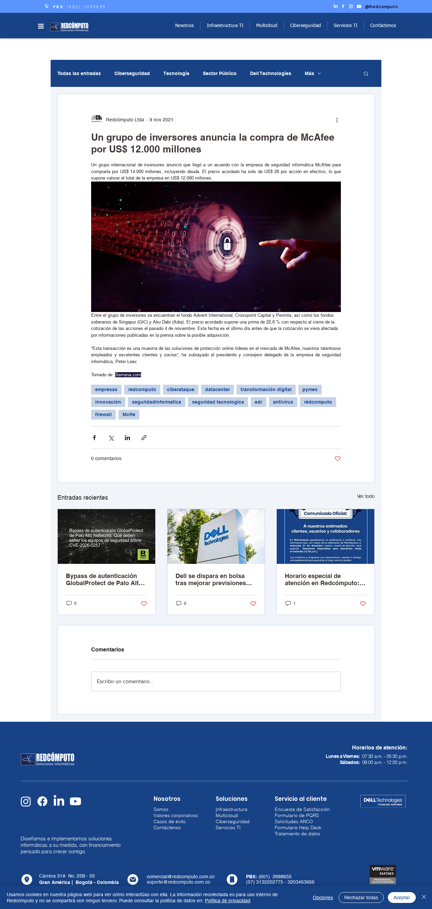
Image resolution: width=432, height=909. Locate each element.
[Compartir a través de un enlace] (144, 437)
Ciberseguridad (132, 73)
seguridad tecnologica (218, 402)
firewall (103, 414)
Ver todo (366, 496)
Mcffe (129, 414)
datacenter (217, 389)
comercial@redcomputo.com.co (181, 876)
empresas (106, 389)
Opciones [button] (323, 897)
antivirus (283, 402)
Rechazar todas (361, 897)
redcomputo (142, 389)
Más (309, 73)
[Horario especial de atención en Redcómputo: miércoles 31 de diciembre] (325, 536)
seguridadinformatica (156, 402)
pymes (310, 389)
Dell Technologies (270, 73)
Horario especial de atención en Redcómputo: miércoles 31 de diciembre (323, 579)
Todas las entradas (79, 73)
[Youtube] (75, 801)
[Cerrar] (424, 897)
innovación (108, 402)
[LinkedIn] (58, 801)
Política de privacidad (227, 900)
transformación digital (266, 389)
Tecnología (176, 73)
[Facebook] (42, 801)
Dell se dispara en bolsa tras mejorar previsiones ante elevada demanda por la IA (214, 579)
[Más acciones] (337, 120)
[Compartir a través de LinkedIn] (127, 437)
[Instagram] (25, 801)
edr (258, 402)
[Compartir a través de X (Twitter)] (111, 437)
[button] (40, 26)
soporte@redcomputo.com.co (178, 882)
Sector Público (220, 73)
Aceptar (402, 897)
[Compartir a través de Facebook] (94, 437)
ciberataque (180, 389)
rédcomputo (318, 402)
